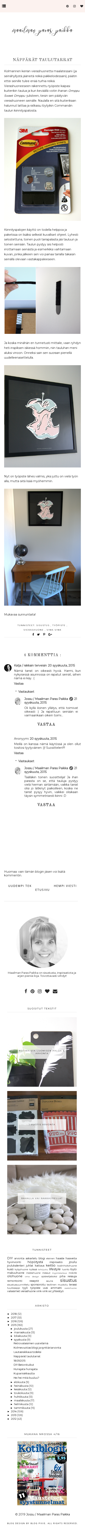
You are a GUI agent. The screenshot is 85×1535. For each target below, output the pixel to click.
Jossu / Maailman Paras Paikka (46, 699)
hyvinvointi (14, 1262)
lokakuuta (20, 1335)
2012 (14, 1418)
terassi (73, 1284)
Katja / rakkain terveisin (30, 665)
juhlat (29, 1265)
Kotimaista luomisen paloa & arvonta (42, 1052)
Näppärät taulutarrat (27, 1356)
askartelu (31, 1258)
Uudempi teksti (22, 886)
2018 (14, 1313)
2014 (14, 1411)
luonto (65, 1269)
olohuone (14, 1276)
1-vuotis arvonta (42, 1124)
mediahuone (33, 1272)
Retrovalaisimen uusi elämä (31, 1343)
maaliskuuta (22, 1400)
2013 (14, 1415)
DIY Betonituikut (24, 1364)
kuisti (10, 1269)
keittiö (50, 1265)
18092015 (19, 1360)
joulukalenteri (15, 1265)
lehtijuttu (43, 1269)
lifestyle (55, 1269)
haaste (60, 1258)
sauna (49, 1281)
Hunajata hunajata (26, 1369)
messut (46, 1272)
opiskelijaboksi (49, 1276)
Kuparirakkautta (24, 1373)
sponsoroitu (38, 1284)
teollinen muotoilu (57, 1284)
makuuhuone (15, 1272)
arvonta (19, 1258)
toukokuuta (22, 1393)
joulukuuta (21, 1328)
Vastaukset (26, 692)
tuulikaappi (13, 1288)
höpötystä (35, 1262)
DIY (10, 1258)
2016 (14, 1321)
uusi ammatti (52, 1287)
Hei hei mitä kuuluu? (26, 1377)
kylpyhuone (21, 1269)
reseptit (34, 1280)
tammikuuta (22, 1407)
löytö (73, 1269)
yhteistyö (58, 1291)
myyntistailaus (59, 1273)
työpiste (59, 625)
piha (62, 1276)
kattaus (39, 1265)
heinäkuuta (21, 1385)
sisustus (43, 625)
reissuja (72, 1276)
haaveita (71, 1258)
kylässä (33, 1269)
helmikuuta (21, 1404)
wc (50, 1291)
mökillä (73, 1272)
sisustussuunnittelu (18, 1284)
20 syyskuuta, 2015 (61, 665)
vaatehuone (70, 1288)
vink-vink (54, 630)
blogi (42, 1258)
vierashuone (34, 630)
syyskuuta (20, 1339)
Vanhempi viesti (62, 886)
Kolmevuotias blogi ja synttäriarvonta (37, 1347)
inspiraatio (56, 1262)
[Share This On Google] (50, 634)
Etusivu (42, 890)
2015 (14, 1325)
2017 (14, 1317)
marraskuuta (22, 1332)
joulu (73, 1262)
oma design (32, 1276)
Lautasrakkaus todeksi (27, 1352)
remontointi (14, 1280)
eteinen (50, 1258)
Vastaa (19, 683)
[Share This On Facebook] (33, 634)
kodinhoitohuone (67, 1265)
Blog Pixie (38, 1523)
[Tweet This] (39, 634)
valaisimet (13, 1291)
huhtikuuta (21, 1396)
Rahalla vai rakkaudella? (42, 1198)
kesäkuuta (21, 1389)
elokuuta (20, 1382)
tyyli (25, 1287)
